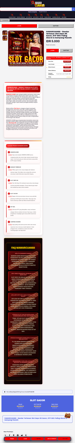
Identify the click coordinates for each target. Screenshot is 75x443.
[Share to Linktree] (13, 435)
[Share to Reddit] (22, 435)
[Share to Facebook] (9, 435)
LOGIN (19, 25)
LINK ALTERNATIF (51, 438)
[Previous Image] (9, 48)
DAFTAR (55, 25)
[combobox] (36, 9)
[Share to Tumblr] (26, 435)
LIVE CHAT (65, 438)
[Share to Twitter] (5, 435)
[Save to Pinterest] (17, 435)
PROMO (12, 438)
